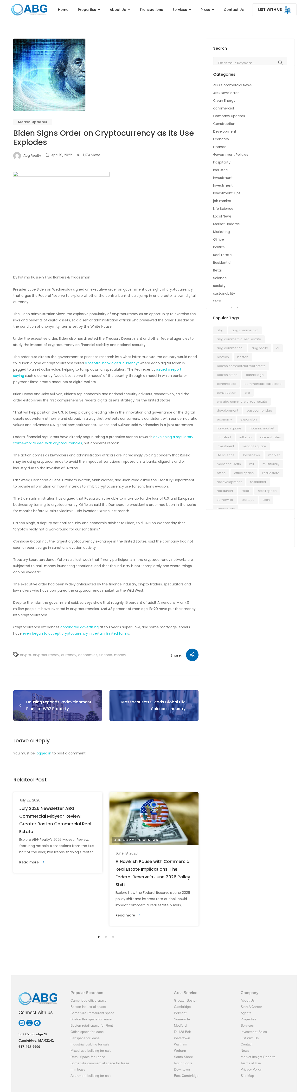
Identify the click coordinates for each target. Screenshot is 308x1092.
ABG (220, 330)
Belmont (180, 1013)
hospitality (222, 162)
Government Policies (230, 154)
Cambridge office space (89, 1000)
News (245, 1050)
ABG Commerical (230, 348)
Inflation (245, 437)
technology (226, 508)
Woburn (180, 1050)
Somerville (182, 1019)
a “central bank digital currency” (112, 363)
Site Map (247, 1076)
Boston (242, 357)
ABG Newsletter (226, 92)
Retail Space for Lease (88, 1057)
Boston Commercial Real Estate (241, 366)
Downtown (182, 1069)
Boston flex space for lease (91, 1019)
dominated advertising (79, 627)
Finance (105, 654)
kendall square (254, 446)
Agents (246, 1013)
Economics (87, 654)
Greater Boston (185, 1000)
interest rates (270, 437)
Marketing (221, 231)
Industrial (220, 170)
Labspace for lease (85, 1038)
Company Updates (229, 116)
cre (247, 392)
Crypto (25, 654)
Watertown (182, 1038)
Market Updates (32, 122)
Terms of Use (251, 1063)
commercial (223, 108)
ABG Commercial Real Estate (239, 339)
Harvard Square (229, 428)
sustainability (224, 293)
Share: (176, 655)
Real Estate (222, 254)
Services (247, 1025)
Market (274, 455)
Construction (224, 123)
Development (224, 131)
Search (280, 63)
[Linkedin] (22, 1023)
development (227, 410)
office (221, 473)
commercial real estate (263, 383)
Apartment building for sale (91, 1076)
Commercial (226, 383)
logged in (43, 753)
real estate (270, 473)
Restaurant (225, 490)
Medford (180, 1025)
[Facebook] (37, 1023)
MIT (251, 464)
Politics (219, 247)
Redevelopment (229, 482)
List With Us (250, 1038)
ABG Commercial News (136, 840)
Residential (222, 262)
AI (277, 348)
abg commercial (245, 330)
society (219, 285)
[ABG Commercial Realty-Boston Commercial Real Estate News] (29, 10)
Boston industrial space (88, 1007)
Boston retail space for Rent (92, 1025)
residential (258, 482)
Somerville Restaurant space (92, 1013)
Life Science (223, 208)
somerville (225, 499)
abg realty (260, 348)
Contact (246, 1044)
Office (218, 239)
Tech (266, 499)
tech (217, 301)
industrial (224, 437)
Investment (223, 177)
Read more (29, 862)
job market (222, 200)
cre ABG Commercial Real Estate (242, 401)
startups (248, 499)
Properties (248, 1019)
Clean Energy (224, 100)
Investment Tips (226, 193)
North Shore (183, 1063)
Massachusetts (229, 464)
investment (225, 446)
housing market (262, 428)
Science (220, 278)
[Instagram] (29, 1023)
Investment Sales (254, 1032)
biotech (223, 357)
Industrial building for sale (90, 1044)
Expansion (248, 419)
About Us (248, 1000)
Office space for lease (87, 1032)
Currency (68, 654)
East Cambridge (186, 1076)
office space (244, 473)
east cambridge (259, 410)
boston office (227, 375)
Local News (222, 216)
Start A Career (251, 1007)
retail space (267, 490)
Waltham (180, 1044)
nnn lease (78, 1069)
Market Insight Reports (258, 1057)
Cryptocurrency (46, 654)
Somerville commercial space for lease (100, 1063)
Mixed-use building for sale (91, 1050)
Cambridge (255, 375)
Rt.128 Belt (182, 1032)
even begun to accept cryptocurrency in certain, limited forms (76, 633)
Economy (221, 139)
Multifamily (271, 464)
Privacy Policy (251, 1069)
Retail (217, 270)
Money (120, 654)
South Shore (183, 1057)
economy (224, 419)
